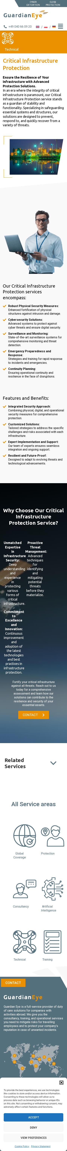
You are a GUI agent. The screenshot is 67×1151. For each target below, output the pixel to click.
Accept (33, 1117)
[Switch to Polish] (46, 26)
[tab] (33, 804)
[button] (61, 1082)
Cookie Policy (22, 1146)
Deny (33, 1127)
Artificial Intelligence (48, 908)
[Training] (52, 942)
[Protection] (52, 835)
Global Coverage (19, 855)
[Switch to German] (54, 26)
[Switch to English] (38, 26)
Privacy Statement (40, 1146)
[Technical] (24, 942)
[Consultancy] (24, 889)
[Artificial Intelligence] (52, 889)
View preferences (34, 1138)
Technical (20, 959)
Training (47, 959)
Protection (48, 853)
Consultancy (21, 906)
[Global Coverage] (24, 835)
